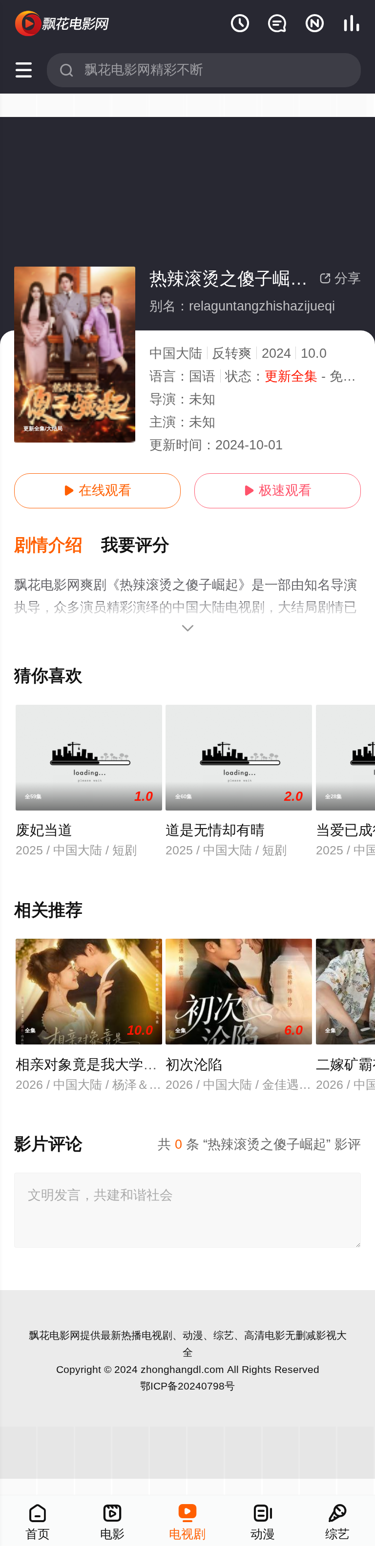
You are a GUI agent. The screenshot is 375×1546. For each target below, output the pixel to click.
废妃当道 (44, 830)
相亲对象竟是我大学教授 (93, 1064)
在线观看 (97, 490)
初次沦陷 (194, 1064)
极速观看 (278, 490)
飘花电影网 (54, 1335)
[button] (57, 545)
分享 (340, 278)
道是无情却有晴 (215, 830)
